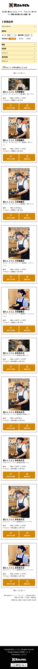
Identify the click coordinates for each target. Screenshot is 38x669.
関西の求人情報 (19, 597)
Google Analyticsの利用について (19, 652)
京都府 (20, 600)
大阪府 (24, 600)
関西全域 (14, 600)
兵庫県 (29, 600)
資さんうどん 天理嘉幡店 (13, 92)
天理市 (28, 38)
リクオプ (23, 654)
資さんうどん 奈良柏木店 (13, 353)
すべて (13, 38)
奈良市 (21, 38)
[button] (11, 106)
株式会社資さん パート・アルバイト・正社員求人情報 (19, 595)
